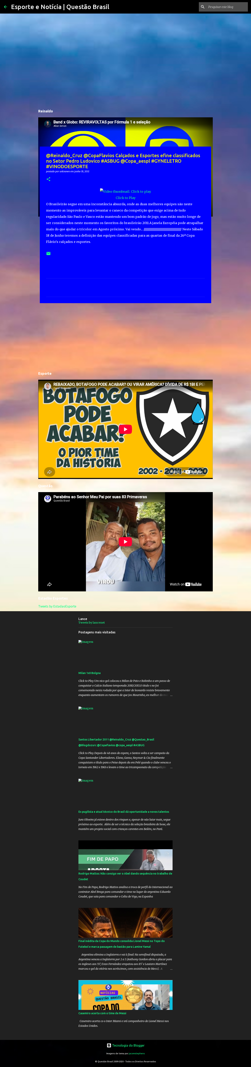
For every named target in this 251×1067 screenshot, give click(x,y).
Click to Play (126, 198)
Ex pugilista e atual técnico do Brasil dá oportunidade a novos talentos (123, 811)
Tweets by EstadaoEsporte (57, 606)
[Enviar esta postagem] (48, 255)
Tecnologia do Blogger (128, 1045)
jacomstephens (137, 1053)
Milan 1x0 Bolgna (89, 673)
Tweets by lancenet (91, 622)
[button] (48, 179)
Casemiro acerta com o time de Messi (102, 1013)
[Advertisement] (125, 336)
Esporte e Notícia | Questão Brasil (60, 6)
